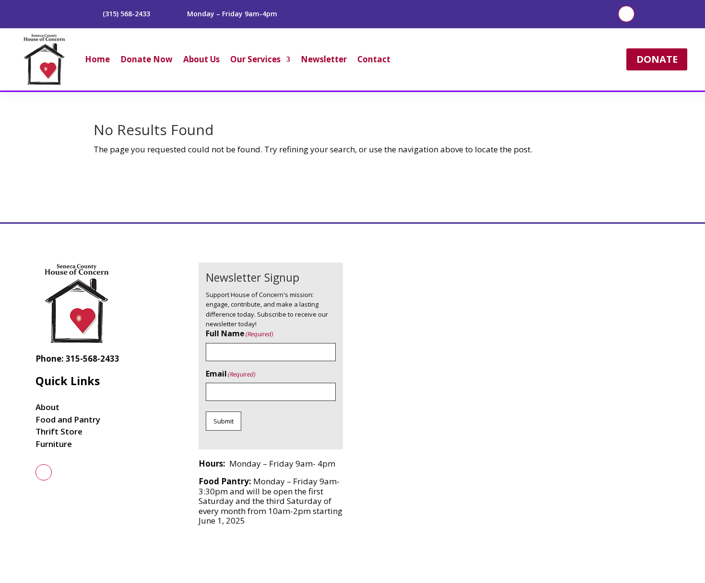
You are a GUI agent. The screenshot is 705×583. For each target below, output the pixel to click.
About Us (201, 59)
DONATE (657, 59)
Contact (373, 59)
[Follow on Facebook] (626, 14)
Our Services (255, 59)
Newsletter (324, 59)
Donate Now (146, 59)
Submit (223, 421)
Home (97, 59)
